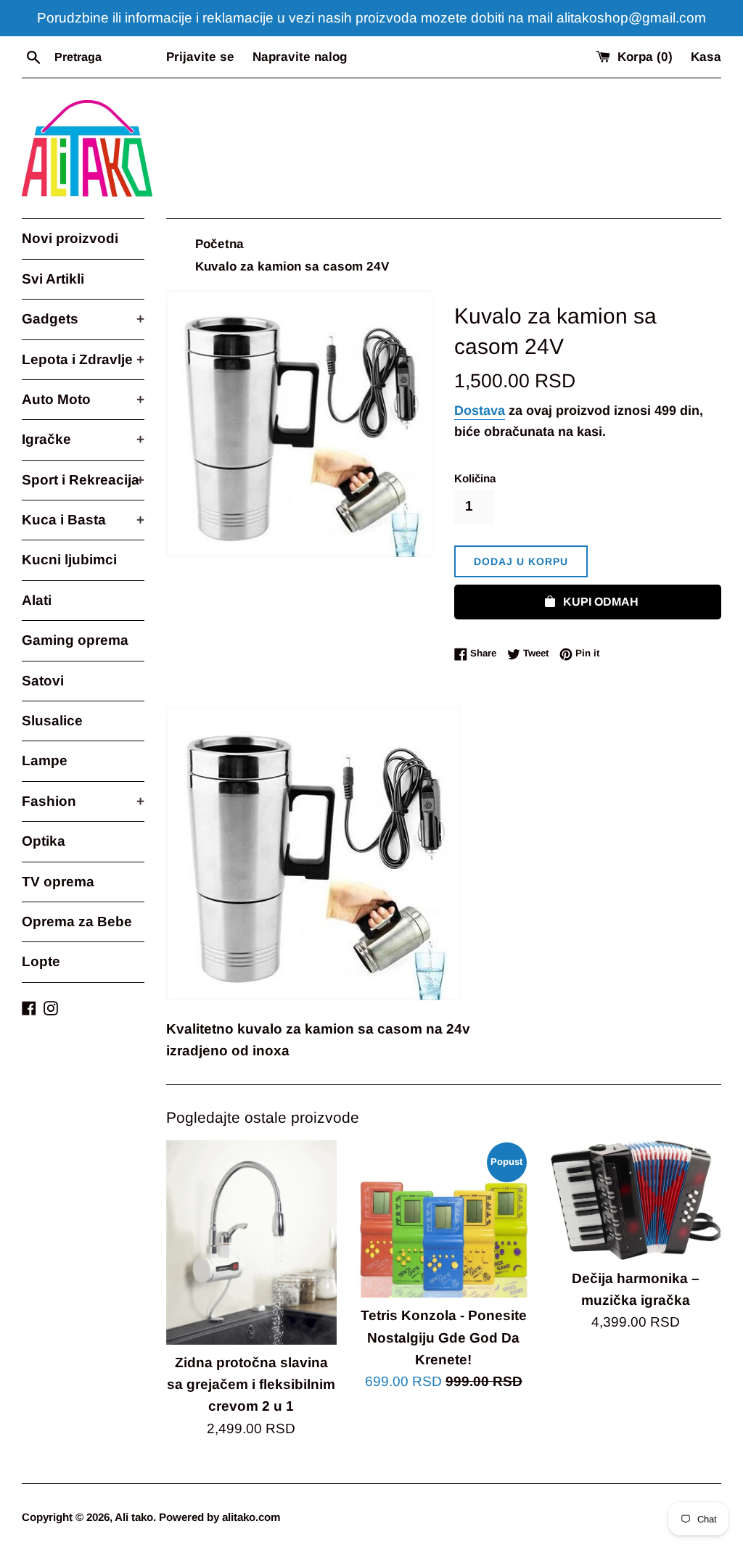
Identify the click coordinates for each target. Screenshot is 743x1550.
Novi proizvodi (70, 238)
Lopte (41, 961)
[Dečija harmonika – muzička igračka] (636, 1200)
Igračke (83, 439)
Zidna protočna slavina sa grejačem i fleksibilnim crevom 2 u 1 (251, 1384)
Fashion (83, 801)
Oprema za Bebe (77, 921)
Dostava (479, 410)
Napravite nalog (300, 57)
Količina (475, 478)
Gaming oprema (75, 640)
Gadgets (83, 318)
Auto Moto (83, 399)
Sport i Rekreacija (83, 479)
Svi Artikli (53, 278)
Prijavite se (200, 57)
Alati (37, 600)
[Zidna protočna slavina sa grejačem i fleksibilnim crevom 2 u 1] (251, 1242)
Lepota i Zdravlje (83, 359)
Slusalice (52, 720)
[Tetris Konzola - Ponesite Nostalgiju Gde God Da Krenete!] (443, 1219)
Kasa (706, 57)
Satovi (43, 680)
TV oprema (58, 881)
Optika (43, 841)
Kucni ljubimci (69, 559)
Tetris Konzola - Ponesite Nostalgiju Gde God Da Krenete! (444, 1337)
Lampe (44, 760)
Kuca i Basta (83, 519)
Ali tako (134, 1517)
